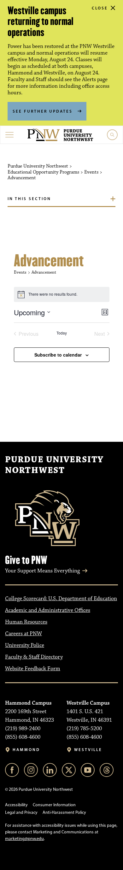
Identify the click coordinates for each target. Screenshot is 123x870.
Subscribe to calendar (58, 355)
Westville (88, 749)
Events (20, 272)
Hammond (26, 749)
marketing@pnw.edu (24, 838)
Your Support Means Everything (42, 570)
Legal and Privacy (21, 812)
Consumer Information (54, 805)
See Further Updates (43, 111)
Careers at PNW (23, 633)
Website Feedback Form (32, 668)
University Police (24, 645)
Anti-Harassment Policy (64, 812)
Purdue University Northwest (54, 465)
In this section (29, 198)
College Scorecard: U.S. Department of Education (61, 598)
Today (61, 332)
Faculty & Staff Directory (34, 657)
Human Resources (26, 621)
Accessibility (16, 805)
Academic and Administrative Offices (47, 610)
